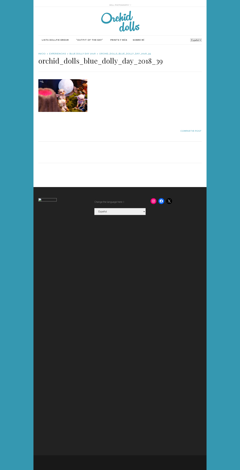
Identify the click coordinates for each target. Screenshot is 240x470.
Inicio (42, 53)
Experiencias (57, 53)
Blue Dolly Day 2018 (83, 53)
